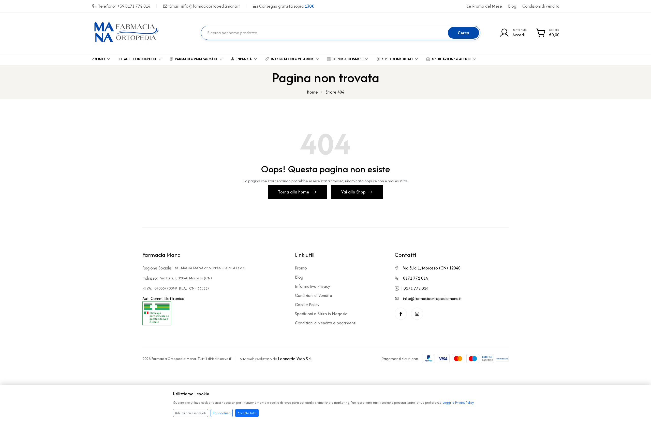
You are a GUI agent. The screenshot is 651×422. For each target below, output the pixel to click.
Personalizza (221, 413)
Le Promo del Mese (484, 6)
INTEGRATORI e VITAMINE (292, 59)
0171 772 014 (415, 278)
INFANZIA (244, 59)
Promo (301, 268)
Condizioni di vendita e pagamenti (325, 323)
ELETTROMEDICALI (397, 59)
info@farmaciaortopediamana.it (432, 298)
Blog (512, 6)
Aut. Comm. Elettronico (163, 298)
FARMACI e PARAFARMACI (196, 59)
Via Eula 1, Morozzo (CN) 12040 (432, 268)
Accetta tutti (247, 413)
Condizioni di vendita (540, 6)
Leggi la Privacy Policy (458, 402)
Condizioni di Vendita (313, 295)
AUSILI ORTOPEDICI (140, 59)
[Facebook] (401, 314)
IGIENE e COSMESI (348, 59)
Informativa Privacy (312, 286)
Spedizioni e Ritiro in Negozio (321, 314)
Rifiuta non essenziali (190, 413)
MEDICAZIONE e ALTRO (451, 59)
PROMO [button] (98, 59)
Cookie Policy (307, 305)
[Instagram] (417, 314)
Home (312, 92)
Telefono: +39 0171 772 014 (124, 6)
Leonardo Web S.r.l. (295, 359)
